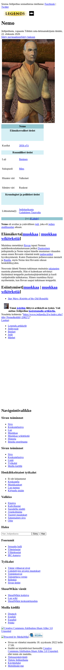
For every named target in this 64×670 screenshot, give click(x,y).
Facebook (50, 4)
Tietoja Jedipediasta (18, 660)
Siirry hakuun (28, 37)
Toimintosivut (15, 573)
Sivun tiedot (14, 582)
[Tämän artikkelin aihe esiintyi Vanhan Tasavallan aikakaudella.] (31, 15)
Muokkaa (13, 433)
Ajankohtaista (15, 511)
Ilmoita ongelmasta (17, 441)
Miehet (11, 337)
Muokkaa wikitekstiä (19, 435)
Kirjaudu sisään (16, 490)
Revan (27, 245)
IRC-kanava (14, 555)
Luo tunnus (14, 487)
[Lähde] (35, 218)
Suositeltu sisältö (16, 509)
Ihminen (23, 159)
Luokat (5, 320)
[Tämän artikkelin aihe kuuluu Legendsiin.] (15, 15)
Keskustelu (13, 481)
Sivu (10, 424)
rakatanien (54, 268)
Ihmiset (11, 331)
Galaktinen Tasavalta (30, 212)
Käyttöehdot (14, 663)
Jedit (10, 334)
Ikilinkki (12, 579)
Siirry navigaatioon (11, 37)
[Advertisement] (32, 373)
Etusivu (12, 503)
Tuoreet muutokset (17, 514)
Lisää (10, 460)
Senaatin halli (15, 546)
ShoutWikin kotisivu (18, 595)
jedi (37, 224)
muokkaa (30, 234)
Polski (11, 622)
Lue (10, 430)
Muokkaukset (15, 484)
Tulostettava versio (17, 576)
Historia (12, 438)
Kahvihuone (14, 506)
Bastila (7, 260)
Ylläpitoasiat (14, 552)
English (12, 616)
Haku (5, 527)
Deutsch (12, 613)
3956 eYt (24, 145)
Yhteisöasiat (14, 549)
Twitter (5, 7)
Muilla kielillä (15, 466)
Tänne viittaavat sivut (19, 568)
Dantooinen (44, 248)
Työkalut (12, 463)
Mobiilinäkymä (16, 665)
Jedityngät (13, 328)
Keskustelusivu (16, 427)
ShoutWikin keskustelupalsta (23, 601)
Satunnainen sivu (17, 517)
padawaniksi (46, 254)
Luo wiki (12, 598)
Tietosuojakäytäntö (17, 657)
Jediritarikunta (26, 209)
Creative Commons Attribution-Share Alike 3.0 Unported (33, 650)
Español (12, 619)
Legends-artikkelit (17, 325)
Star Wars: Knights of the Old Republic (28, 298)
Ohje (10, 520)
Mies (21, 168)
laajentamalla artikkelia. (42, 311)
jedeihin (21, 308)
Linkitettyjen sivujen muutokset (24, 571)
